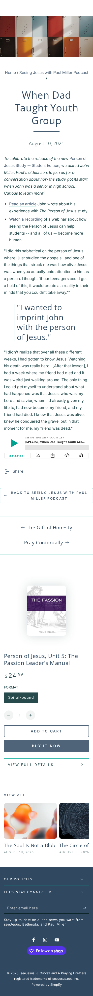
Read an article (22, 204)
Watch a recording (26, 219)
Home (10, 72)
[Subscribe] (86, 908)
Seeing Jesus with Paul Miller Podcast (53, 72)
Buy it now (46, 746)
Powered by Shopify (46, 985)
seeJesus (27, 973)
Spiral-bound (21, 699)
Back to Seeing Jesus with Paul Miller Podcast (49, 495)
